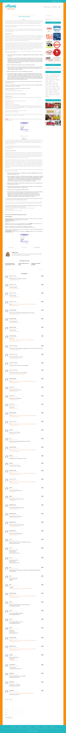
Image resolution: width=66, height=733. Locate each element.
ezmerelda (11, 673)
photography (51, 91)
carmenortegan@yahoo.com (14, 349)
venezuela (47, 96)
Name (6, 709)
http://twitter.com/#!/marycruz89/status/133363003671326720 (24, 381)
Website (6, 714)
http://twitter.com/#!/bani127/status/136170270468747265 (20, 588)
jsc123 (10, 601)
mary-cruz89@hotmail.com (14, 314)
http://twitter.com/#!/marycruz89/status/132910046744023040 (21, 339)
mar (10, 438)
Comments (11, 247)
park (59, 89)
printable (55, 91)
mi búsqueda (16, 202)
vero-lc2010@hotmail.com (14, 279)
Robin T (10, 487)
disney (50, 81)
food (46, 86)
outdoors (50, 89)
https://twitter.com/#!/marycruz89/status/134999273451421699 (24, 449)
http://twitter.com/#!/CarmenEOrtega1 (16, 374)
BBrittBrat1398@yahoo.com (14, 508)
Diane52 (11, 654)
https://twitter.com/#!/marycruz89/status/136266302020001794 (24, 596)
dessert (47, 81)
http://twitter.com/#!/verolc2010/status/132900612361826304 (24, 304)
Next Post (40, 269)
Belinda (11, 455)
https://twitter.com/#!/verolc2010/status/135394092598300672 (24, 481)
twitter (12, 103)
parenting (55, 89)
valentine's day (51, 94)
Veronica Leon (12, 646)
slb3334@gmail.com (13, 433)
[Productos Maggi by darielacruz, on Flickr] (24, 136)
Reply (42, 284)
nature (47, 89)
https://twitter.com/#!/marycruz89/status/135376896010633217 (24, 473)
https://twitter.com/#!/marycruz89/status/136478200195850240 (24, 640)
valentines (57, 94)
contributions (48, 78)
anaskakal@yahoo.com (13, 391)
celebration (52, 76)
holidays (57, 86)
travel (47, 94)
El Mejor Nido (11, 104)
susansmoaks (12, 664)
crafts (56, 78)
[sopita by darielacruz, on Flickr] (24, 19)
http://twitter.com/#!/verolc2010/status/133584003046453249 (24, 424)
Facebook (12, 102)
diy (53, 81)
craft (52, 78)
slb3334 (11, 429)
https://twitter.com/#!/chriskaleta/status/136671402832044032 (21, 693)
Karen (10, 627)
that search (15, 29)
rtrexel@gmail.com (13, 491)
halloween (53, 86)
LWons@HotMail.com (13, 442)
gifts (49, 86)
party (46, 91)
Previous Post (8, 269)
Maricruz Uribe (12, 310)
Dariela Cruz (37, 247)
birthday (47, 76)
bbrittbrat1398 (12, 504)
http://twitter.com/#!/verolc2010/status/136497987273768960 (24, 649)
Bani (10, 567)
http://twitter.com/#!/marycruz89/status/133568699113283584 (24, 415)
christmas (56, 76)
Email (6, 712)
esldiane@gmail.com (13, 660)
